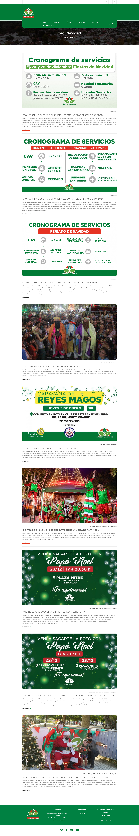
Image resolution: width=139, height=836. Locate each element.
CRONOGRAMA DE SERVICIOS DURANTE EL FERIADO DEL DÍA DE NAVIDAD (59, 282)
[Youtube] (77, 830)
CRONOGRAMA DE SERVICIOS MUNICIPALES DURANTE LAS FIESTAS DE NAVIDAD (62, 115)
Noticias (114, 111)
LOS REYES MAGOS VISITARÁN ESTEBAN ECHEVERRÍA (49, 448)
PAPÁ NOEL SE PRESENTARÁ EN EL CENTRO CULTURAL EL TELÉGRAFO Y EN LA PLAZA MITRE (68, 695)
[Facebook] (107, 24)
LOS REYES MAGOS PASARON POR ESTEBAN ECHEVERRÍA (51, 366)
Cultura (91, 526)
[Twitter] (109, 24)
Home (66, 37)
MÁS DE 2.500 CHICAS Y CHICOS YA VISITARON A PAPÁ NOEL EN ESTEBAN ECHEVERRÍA (65, 777)
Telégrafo (113, 526)
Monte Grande (106, 363)
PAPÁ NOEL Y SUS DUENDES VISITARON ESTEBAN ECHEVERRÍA (53, 612)
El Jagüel (91, 774)
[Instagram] (113, 24)
